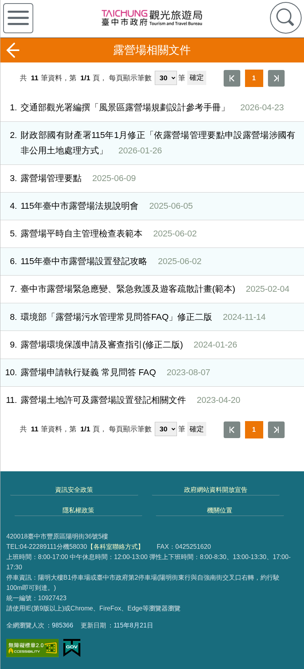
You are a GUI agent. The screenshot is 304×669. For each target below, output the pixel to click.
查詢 (286, 18)
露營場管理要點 (73, 178)
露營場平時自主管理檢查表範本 (103, 233)
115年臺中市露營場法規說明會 (101, 206)
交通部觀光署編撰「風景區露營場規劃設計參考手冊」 (147, 107)
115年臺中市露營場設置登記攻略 (105, 261)
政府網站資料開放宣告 (215, 489)
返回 (12, 50)
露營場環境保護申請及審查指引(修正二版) (123, 345)
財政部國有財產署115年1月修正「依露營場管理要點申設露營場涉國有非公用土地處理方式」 (152, 142)
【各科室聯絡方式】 (115, 546)
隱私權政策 (78, 510)
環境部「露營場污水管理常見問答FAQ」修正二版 (138, 317)
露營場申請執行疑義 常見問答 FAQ (107, 372)
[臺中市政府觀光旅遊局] (152, 17)
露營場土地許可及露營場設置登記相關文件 (123, 400)
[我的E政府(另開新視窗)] (71, 648)
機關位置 (219, 510)
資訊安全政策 (74, 489)
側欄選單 (18, 18)
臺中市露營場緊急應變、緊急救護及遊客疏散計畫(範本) (149, 289)
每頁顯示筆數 (130, 78)
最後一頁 (276, 78)
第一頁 (232, 78)
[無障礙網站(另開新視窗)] (32, 648)
